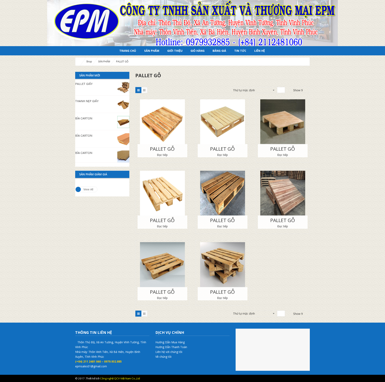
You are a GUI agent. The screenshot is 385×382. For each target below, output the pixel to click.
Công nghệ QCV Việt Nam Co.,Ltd (120, 378)
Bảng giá (219, 51)
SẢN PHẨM (151, 51)
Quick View (162, 117)
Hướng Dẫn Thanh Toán (171, 347)
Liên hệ (259, 51)
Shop (89, 61)
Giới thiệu (174, 51)
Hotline (296, 378)
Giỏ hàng (197, 51)
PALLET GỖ (162, 148)
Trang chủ (127, 51)
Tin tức (240, 51)
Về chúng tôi (163, 357)
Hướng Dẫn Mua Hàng (170, 342)
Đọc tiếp (162, 155)
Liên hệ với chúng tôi (168, 352)
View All (88, 189)
